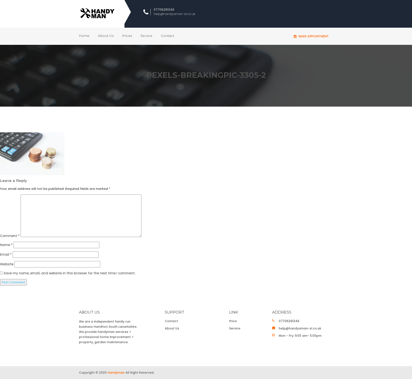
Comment (10, 236)
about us (106, 36)
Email (6, 254)
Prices (127, 36)
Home (84, 36)
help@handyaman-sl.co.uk (174, 14)
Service (146, 36)
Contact (167, 36)
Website (7, 264)
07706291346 (164, 10)
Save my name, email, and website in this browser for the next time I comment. (69, 273)
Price (233, 321)
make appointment (313, 36)
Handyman (116, 372)
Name (6, 245)
